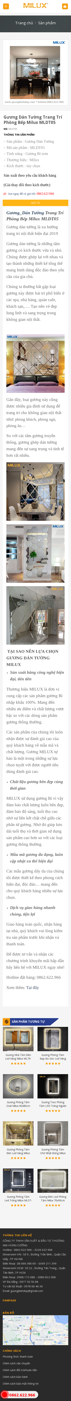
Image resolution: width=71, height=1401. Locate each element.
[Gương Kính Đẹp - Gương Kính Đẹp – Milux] (35, 6)
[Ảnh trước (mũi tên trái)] (6, 700)
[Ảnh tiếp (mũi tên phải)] (61, 700)
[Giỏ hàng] (65, 6)
